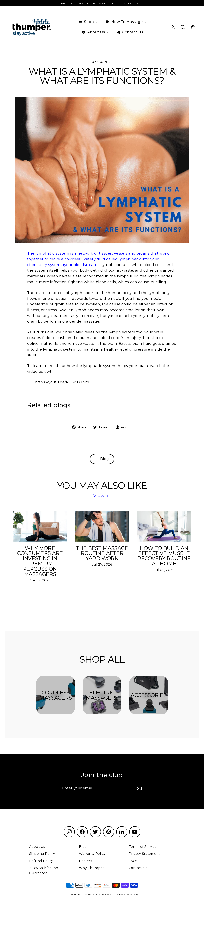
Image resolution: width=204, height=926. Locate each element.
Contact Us (138, 868)
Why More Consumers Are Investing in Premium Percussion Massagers (40, 561)
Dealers (85, 861)
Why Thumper (91, 868)
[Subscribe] (138, 788)
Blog (104, 459)
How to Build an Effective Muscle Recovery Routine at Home (164, 556)
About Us (37, 847)
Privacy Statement (144, 854)
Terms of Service (143, 847)
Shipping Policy (42, 854)
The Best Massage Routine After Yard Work (102, 553)
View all (102, 495)
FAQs (133, 861)
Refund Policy (41, 861)
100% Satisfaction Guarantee (43, 870)
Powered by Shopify (127, 894)
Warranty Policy (92, 854)
